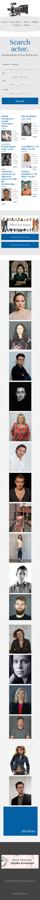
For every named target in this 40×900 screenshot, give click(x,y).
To (23, 84)
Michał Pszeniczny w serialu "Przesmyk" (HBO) (7, 121)
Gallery (35, 21)
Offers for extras (20, 225)
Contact (17, 25)
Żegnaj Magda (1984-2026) (8, 147)
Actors (4, 21)
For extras (15, 21)
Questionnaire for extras (20, 237)
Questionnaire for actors (20, 245)
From (12, 84)
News (26, 21)
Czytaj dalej (5, 144)
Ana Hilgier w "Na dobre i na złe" (30, 147)
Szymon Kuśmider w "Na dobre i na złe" (29, 174)
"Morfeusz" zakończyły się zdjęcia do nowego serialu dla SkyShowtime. (9, 177)
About (27, 25)
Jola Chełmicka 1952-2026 (28, 117)
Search (20, 101)
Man (16, 77)
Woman (24, 77)
